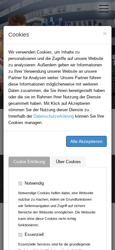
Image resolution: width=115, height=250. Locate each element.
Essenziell (34, 234)
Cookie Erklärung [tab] (29, 161)
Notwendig (34, 183)
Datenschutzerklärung (54, 116)
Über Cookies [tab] (68, 161)
